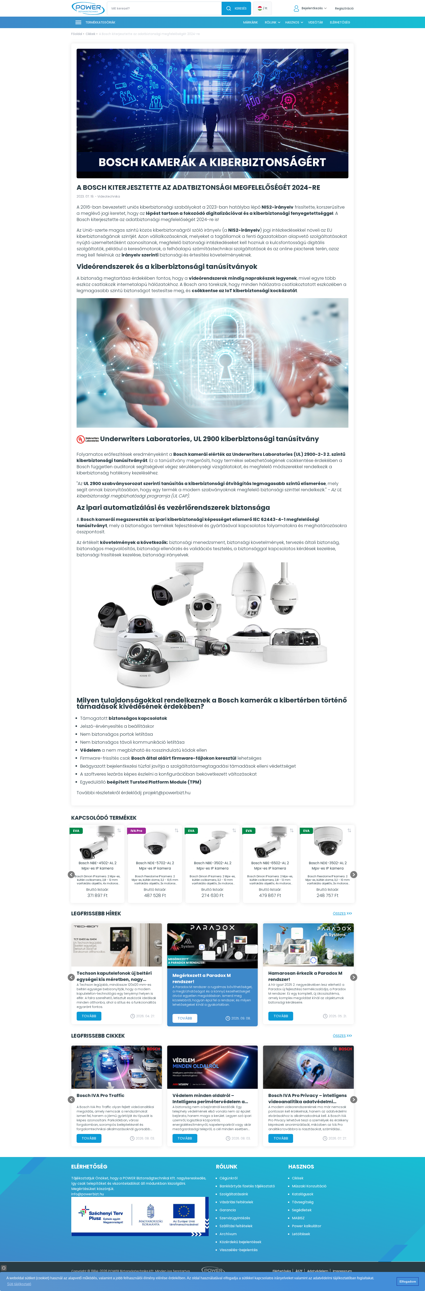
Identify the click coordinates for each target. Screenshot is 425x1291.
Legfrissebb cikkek (98, 1035)
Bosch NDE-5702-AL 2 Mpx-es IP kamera (155, 865)
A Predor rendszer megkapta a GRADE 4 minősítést (111, 976)
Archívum (228, 1234)
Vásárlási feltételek (236, 1202)
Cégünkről (229, 1178)
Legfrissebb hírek (96, 913)
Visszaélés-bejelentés (239, 1249)
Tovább (89, 1016)
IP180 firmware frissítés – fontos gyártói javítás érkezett (208, 976)
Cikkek (90, 34)
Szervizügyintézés (235, 1218)
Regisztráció (344, 8)
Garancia (228, 1210)
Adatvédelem (317, 1271)
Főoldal (76, 34)
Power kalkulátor (306, 1226)
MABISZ (298, 1218)
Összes (339, 913)
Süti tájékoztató (19, 1284)
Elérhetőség (340, 22)
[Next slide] (353, 874)
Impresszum (342, 1271)
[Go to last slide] (71, 874)
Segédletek (302, 1210)
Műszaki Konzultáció (309, 1186)
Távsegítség (302, 1202)
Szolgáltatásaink (234, 1194)
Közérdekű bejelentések (240, 1241)
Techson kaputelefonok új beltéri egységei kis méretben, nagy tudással (306, 976)
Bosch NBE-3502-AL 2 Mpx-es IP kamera (212, 865)
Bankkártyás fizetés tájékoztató (247, 1186)
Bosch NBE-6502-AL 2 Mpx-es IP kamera (270, 865)
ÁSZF (299, 1271)
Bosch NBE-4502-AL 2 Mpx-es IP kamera (97, 865)
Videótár (315, 22)
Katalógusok (302, 1194)
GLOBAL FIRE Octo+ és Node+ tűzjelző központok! (204, 1103)
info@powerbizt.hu (87, 1194)
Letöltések (301, 1234)
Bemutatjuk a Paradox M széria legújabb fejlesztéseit (112, 1098)
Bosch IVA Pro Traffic (292, 1095)
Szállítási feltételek (236, 1226)
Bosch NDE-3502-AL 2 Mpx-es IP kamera (328, 865)
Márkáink (250, 22)
